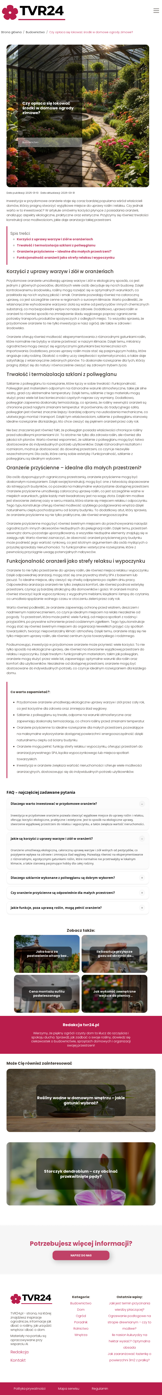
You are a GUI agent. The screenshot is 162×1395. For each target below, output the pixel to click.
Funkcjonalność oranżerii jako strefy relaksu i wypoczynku (66, 257)
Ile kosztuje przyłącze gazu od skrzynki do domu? (114, 954)
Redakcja (19, 1352)
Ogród (81, 1316)
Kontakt (18, 1360)
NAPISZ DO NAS (81, 1255)
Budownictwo (36, 32)
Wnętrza (80, 1335)
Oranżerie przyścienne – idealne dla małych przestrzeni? (64, 251)
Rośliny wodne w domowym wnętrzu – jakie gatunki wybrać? (81, 1100)
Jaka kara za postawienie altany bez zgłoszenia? (47, 954)
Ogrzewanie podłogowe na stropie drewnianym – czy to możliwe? (129, 1322)
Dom (81, 1309)
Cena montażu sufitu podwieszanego (47, 994)
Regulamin (100, 1388)
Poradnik (81, 1322)
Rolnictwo (81, 1328)
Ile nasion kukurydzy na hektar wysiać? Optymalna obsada (129, 1341)
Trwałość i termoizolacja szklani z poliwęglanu (56, 245)
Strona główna (11, 32)
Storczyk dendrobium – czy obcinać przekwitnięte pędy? (81, 1174)
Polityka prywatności (29, 1388)
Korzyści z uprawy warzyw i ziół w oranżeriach (55, 239)
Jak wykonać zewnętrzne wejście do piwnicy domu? (114, 994)
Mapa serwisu (68, 1388)
